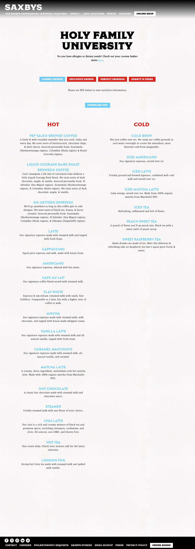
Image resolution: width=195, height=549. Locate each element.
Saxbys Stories (81, 545)
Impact (75, 13)
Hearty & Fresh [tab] (142, 79)
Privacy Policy (136, 545)
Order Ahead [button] (161, 545)
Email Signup (104, 545)
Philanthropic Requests (51, 545)
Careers (25, 545)
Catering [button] (125, 13)
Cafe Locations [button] (93, 13)
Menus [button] (111, 13)
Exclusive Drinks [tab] (81, 79)
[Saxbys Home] (23, 6)
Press (119, 545)
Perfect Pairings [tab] (113, 79)
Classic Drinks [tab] (52, 79)
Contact (11, 545)
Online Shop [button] (145, 13)
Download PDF (97, 105)
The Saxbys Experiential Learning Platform (36, 13)
